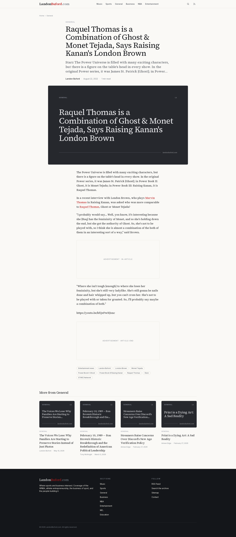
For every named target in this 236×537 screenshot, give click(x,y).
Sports (109, 4)
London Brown (121, 368)
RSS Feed (156, 484)
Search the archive (160, 488)
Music (99, 4)
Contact (155, 497)
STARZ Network (84, 378)
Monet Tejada (137, 368)
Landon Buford (73, 79)
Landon (54, 480)
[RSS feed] (194, 4)
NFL (101, 510)
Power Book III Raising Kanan (111, 373)
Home (41, 16)
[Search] (188, 4)
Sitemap (155, 493)
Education (104, 514)
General (119, 4)
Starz (147, 373)
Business (130, 4)
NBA (140, 4)
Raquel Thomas (89, 207)
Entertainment (152, 4)
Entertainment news (86, 368)
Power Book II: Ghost (86, 373)
